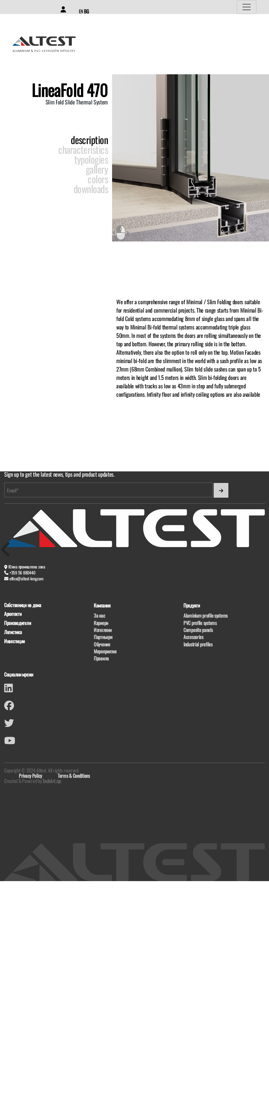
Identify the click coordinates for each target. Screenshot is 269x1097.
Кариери (101, 622)
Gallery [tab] (97, 169)
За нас (99, 615)
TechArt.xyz (51, 780)
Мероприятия (105, 651)
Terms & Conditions (74, 775)
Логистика (13, 632)
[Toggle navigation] (246, 7)
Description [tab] (89, 140)
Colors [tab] (98, 179)
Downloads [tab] (91, 189)
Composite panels (198, 629)
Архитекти (12, 613)
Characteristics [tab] (83, 150)
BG (86, 11)
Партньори (103, 636)
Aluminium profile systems (206, 615)
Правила (101, 658)
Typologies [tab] (91, 159)
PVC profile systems (200, 622)
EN (81, 11)
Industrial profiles (198, 644)
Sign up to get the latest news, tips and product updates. (59, 474)
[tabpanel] (190, 348)
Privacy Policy (30, 775)
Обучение (102, 644)
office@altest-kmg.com (26, 578)
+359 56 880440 (22, 572)
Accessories (194, 636)
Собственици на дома (22, 605)
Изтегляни (102, 629)
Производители (17, 623)
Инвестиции (14, 641)
